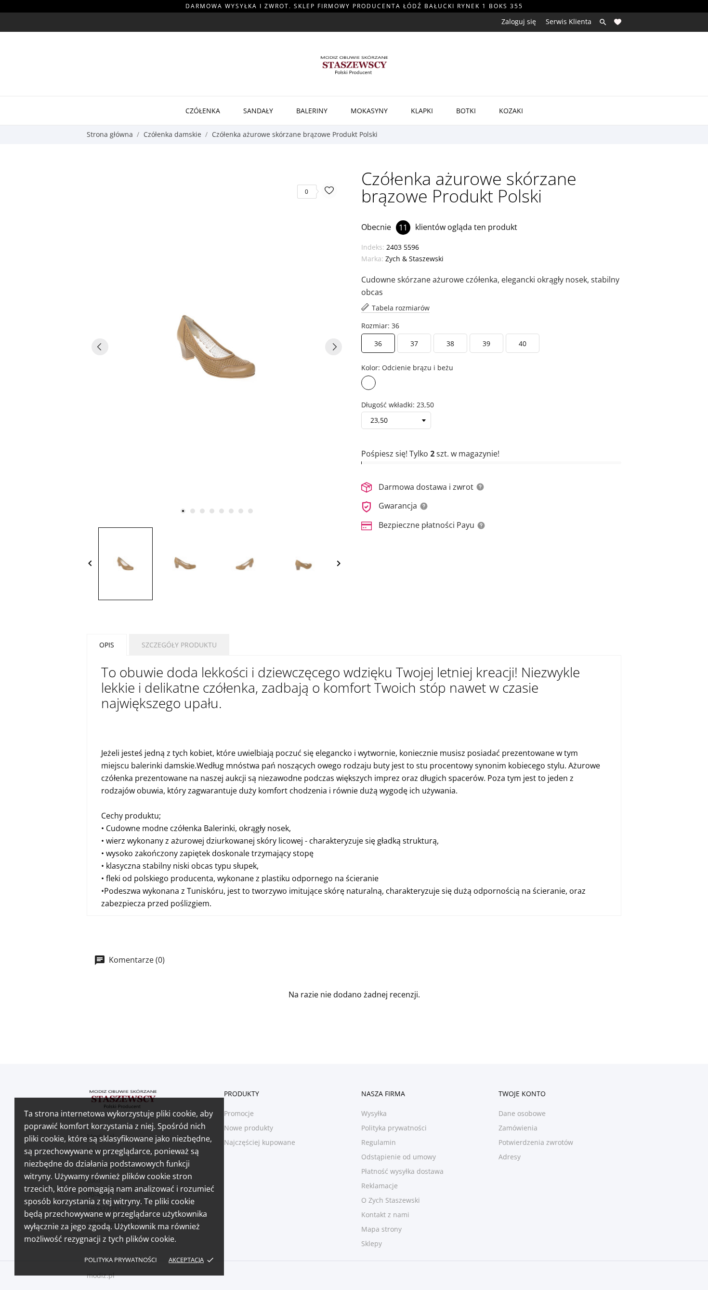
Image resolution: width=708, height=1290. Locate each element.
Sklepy (371, 1243)
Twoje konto (522, 1093)
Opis (106, 644)
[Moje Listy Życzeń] (617, 22)
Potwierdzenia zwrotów (535, 1142)
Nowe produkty (248, 1127)
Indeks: (372, 247)
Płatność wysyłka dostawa (402, 1171)
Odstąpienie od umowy (398, 1156)
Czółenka (202, 110)
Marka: (372, 258)
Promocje (239, 1113)
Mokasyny (369, 110)
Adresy (509, 1156)
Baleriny (312, 110)
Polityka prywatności (120, 1259)
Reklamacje (379, 1185)
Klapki (422, 110)
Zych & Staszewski (414, 258)
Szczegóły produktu (179, 644)
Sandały (258, 110)
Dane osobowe (522, 1113)
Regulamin (378, 1142)
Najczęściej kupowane (259, 1142)
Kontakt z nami (385, 1214)
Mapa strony (381, 1229)
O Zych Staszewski (390, 1200)
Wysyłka (374, 1113)
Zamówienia (518, 1127)
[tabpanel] (217, 346)
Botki (466, 110)
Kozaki (511, 110)
